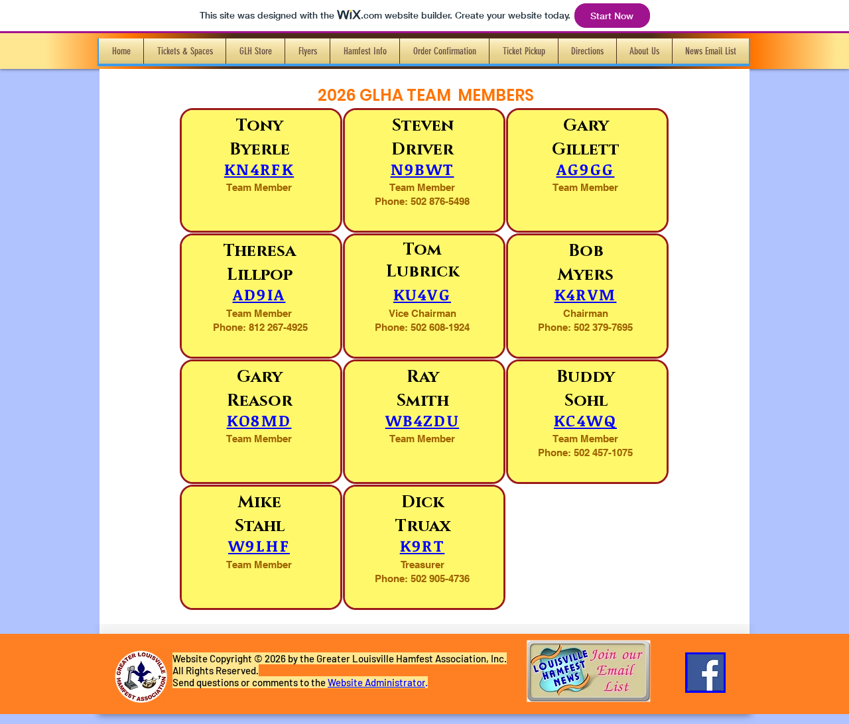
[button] (185, 51)
